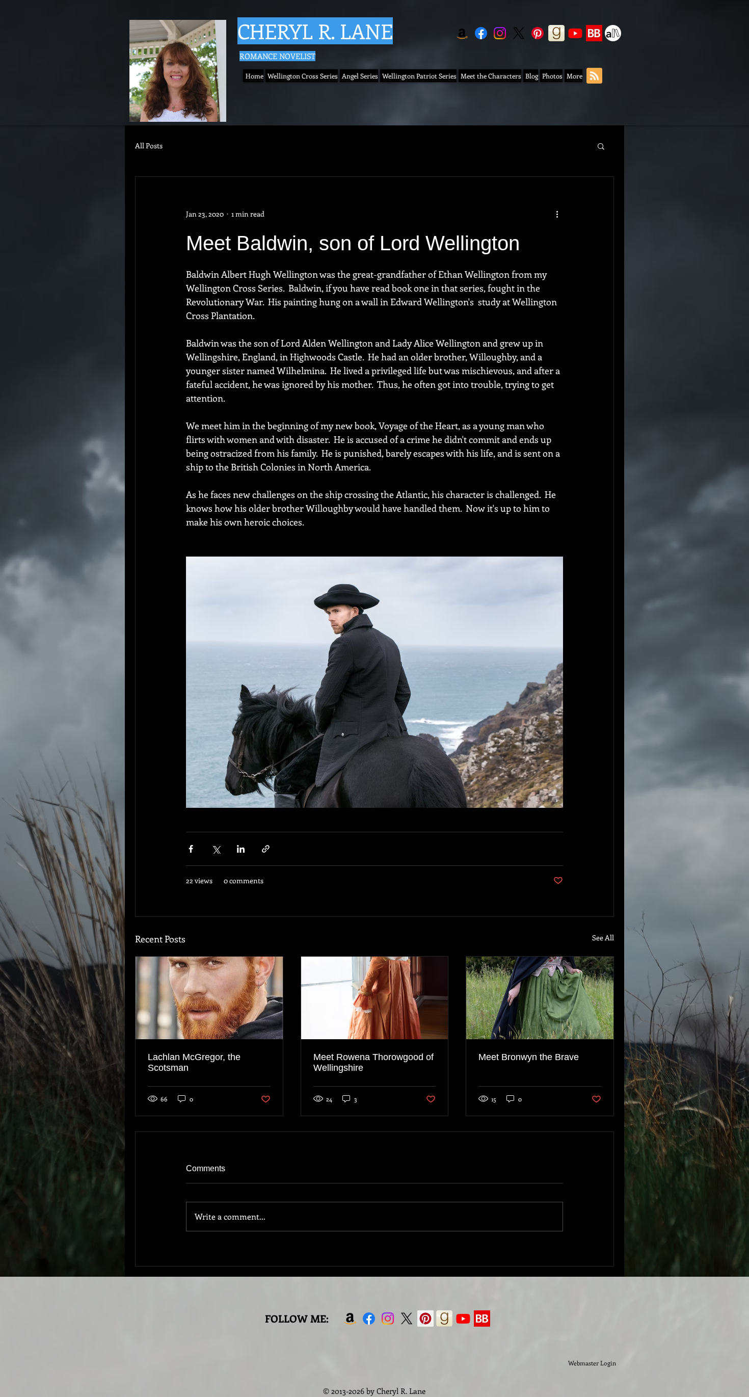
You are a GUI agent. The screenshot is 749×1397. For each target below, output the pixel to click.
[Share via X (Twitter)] (216, 849)
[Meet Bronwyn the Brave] (539, 998)
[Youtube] (575, 33)
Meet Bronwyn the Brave (528, 1057)
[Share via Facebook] (191, 849)
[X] (519, 33)
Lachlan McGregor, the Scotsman (194, 1062)
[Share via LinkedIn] (241, 849)
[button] (601, 146)
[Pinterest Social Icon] (425, 1318)
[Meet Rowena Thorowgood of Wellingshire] (374, 998)
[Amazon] (462, 33)
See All (603, 937)
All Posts (149, 145)
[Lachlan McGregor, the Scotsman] (209, 998)
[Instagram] (500, 33)
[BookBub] (594, 33)
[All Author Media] (613, 33)
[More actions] (557, 213)
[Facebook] (481, 33)
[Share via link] (266, 849)
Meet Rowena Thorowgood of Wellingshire (373, 1062)
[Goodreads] (556, 33)
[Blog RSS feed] (594, 76)
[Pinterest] (537, 33)
